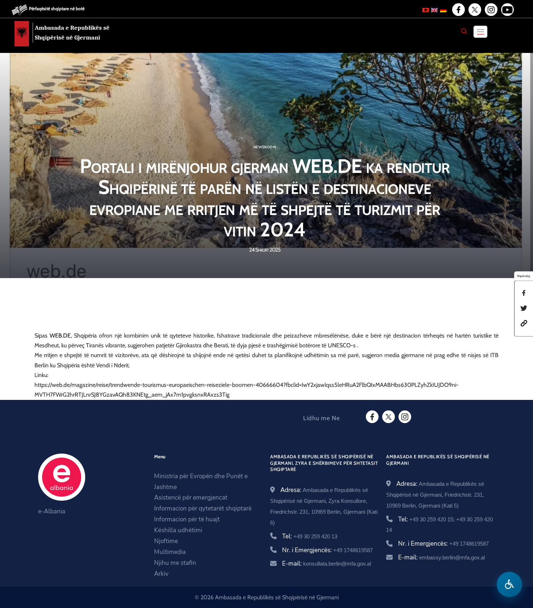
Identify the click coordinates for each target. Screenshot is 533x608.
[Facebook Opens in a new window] (458, 9)
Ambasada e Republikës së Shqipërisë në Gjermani (72, 32)
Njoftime (166, 541)
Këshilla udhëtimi (178, 530)
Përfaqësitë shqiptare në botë (56, 8)
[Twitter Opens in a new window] (474, 9)
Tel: (309, 536)
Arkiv (161, 574)
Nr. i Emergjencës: (327, 550)
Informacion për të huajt (187, 519)
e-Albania (51, 511)
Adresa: (435, 494)
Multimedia (170, 552)
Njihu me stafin (175, 563)
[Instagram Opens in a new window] (490, 9)
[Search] (464, 31)
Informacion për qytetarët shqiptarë (203, 508)
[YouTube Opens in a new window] (507, 9)
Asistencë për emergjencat (190, 497)
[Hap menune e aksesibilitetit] (509, 584)
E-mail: (326, 563)
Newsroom (264, 147)
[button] (524, 323)
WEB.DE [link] (60, 335)
